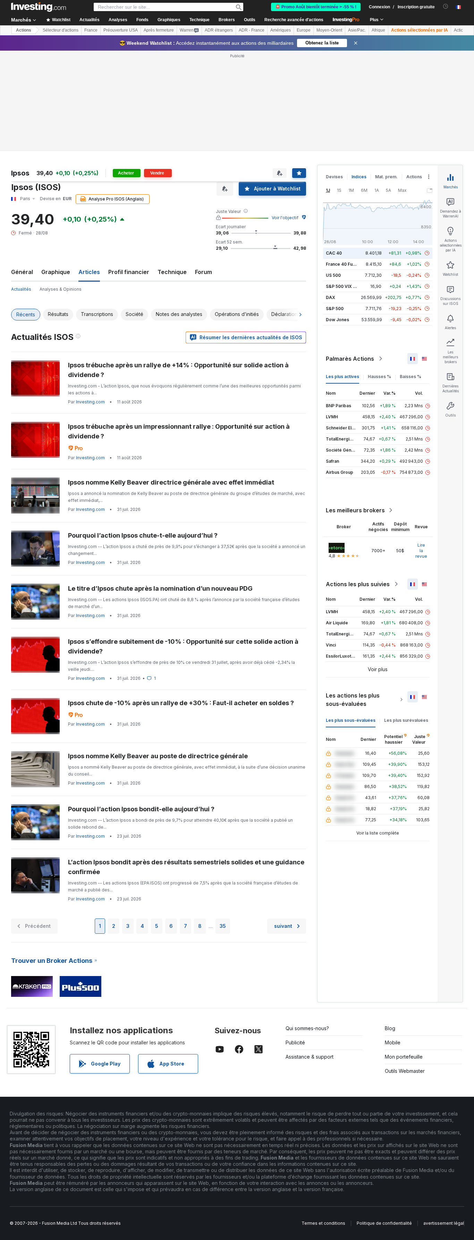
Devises (334, 176)
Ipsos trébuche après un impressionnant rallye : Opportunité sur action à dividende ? (179, 431)
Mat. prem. (386, 176)
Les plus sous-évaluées (350, 720)
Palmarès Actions (350, 358)
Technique (172, 271)
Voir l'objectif (285, 217)
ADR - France (251, 30)
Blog (390, 1028)
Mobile (392, 1042)
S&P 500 (335, 308)
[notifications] (446, 6)
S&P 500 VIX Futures (347, 286)
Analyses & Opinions (61, 289)
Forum (203, 271)
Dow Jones (337, 319)
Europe (304, 30)
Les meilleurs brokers (355, 510)
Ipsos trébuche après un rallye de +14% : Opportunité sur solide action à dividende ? (178, 369)
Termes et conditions (323, 1223)
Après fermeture (159, 30)
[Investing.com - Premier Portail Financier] (38, 7)
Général (22, 271)
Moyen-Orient (329, 30)
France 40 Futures (344, 264)
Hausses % (379, 376)
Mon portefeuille (404, 1057)
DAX (330, 297)
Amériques (280, 30)
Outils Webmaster (405, 1071)
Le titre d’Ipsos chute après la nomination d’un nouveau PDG (160, 588)
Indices (359, 176)
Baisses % (410, 376)
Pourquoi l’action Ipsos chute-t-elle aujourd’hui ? (143, 535)
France (91, 30)
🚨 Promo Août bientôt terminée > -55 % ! (315, 7)
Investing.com (90, 401)
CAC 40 (334, 253)
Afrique (378, 30)
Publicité (295, 1042)
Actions (23, 30)
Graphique (55, 271)
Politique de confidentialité (384, 1223)
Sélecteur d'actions (60, 30)
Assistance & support (309, 1057)
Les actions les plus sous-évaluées (353, 699)
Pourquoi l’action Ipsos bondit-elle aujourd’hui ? (141, 809)
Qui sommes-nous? (307, 1028)
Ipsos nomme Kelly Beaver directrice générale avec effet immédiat (171, 482)
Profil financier (128, 271)
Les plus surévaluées (406, 720)
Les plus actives (342, 376)
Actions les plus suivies (358, 584)
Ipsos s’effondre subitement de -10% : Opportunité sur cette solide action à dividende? (183, 646)
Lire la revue (421, 550)
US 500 (333, 275)
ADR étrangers (219, 30)
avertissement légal (443, 1223)
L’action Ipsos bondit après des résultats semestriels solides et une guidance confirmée (186, 866)
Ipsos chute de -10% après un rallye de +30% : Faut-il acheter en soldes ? (181, 703)
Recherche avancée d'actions (293, 19)
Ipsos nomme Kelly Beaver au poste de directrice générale (158, 756)
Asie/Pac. (357, 30)
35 (223, 926)
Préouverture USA (120, 30)
